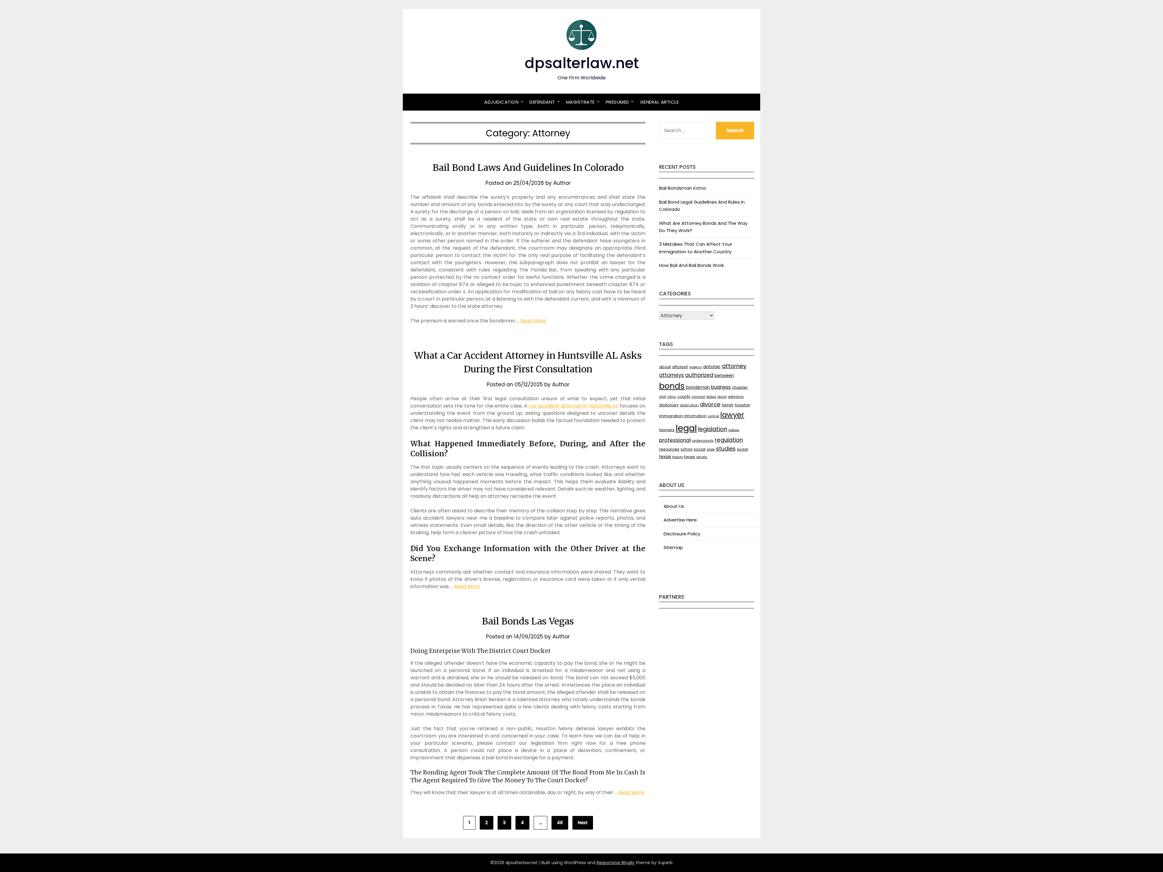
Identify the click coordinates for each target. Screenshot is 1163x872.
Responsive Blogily (616, 863)
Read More (533, 320)
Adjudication (501, 102)
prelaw (733, 430)
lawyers (666, 429)
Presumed (617, 102)
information (695, 415)
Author (562, 183)
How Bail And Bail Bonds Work (691, 265)
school (686, 449)
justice (713, 416)
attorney (734, 366)
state (711, 449)
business (721, 387)
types (689, 457)
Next (583, 823)
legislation (712, 429)
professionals (703, 440)
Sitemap (673, 547)
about (665, 366)
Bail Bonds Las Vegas (528, 621)
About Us (674, 506)
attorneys (671, 375)
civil (662, 396)
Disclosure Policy (682, 534)
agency (695, 367)
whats (701, 456)
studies (726, 448)
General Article (659, 102)
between (724, 375)
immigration (671, 415)
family (728, 405)
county (684, 396)
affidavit (680, 366)
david (722, 396)
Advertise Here (680, 520)
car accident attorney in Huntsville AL (573, 405)
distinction (689, 405)
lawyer (732, 415)
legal (686, 428)
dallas (711, 396)
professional (675, 440)
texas (665, 457)
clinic (671, 396)
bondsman (698, 387)
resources (669, 449)
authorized (699, 375)
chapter (740, 387)
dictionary (669, 405)
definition (736, 396)
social (699, 449)
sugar (742, 449)
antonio (712, 367)
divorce (710, 404)
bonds (672, 385)
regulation (729, 440)
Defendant (542, 102)
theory (677, 456)
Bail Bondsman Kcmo (682, 188)
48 (560, 823)
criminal (698, 396)
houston (742, 405)
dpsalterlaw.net (582, 63)
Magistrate (580, 102)
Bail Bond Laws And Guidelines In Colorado (528, 167)
